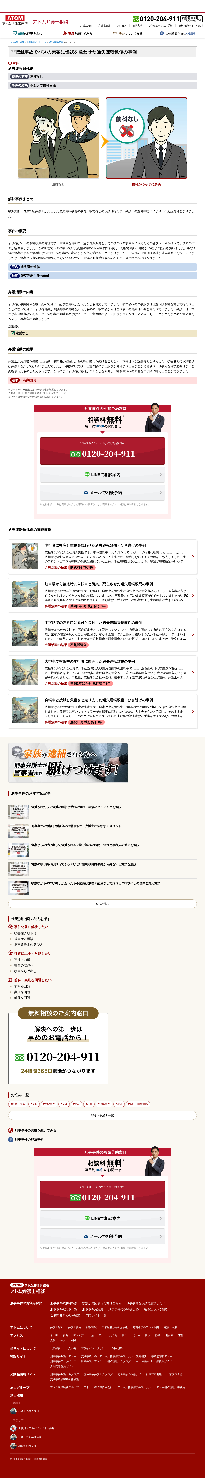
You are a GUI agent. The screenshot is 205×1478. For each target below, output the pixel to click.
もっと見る (102, 903)
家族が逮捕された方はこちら (101, 1303)
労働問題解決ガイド (62, 1366)
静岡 (157, 1335)
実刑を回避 (22, 992)
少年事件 (104, 1104)
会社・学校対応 (139, 1104)
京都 (180, 1335)
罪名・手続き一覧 (102, 1115)
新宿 (124, 1335)
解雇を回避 (22, 997)
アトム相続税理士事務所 (170, 1387)
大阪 (52, 1340)
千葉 (91, 1335)
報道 (119, 1104)
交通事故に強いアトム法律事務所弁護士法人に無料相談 (113, 1356)
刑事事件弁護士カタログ (64, 1374)
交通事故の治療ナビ (129, 1374)
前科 (77, 1104)
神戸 (63, 1340)
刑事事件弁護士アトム (63, 1356)
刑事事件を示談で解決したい (145, 1303)
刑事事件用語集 (92, 1309)
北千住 (136, 1335)
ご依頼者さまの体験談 (65, 1315)
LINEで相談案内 (105, 474)
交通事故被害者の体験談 (64, 1379)
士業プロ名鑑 (174, 1374)
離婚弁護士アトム (91, 1361)
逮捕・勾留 (22, 959)
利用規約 (117, 1348)
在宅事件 (50, 1104)
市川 (101, 1335)
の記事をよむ (30, 33)
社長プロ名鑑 (154, 1374)
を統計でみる (80, 33)
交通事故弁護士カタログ (98, 1374)
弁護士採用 (170, 1327)
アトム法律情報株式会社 (98, 1387)
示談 (64, 1104)
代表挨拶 (55, 1348)
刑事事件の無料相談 (63, 1303)
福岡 (73, 1340)
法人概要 (71, 1348)
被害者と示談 (23, 939)
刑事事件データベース (63, 1361)
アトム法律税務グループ (64, 1387)
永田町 (54, 1335)
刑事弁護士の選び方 (28, 944)
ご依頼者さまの (180, 33)
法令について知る (156, 1309)
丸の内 (113, 1335)
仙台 (65, 1335)
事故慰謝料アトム (161, 1356)
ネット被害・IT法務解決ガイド (154, 1361)
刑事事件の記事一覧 (63, 1309)
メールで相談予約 (106, 492)
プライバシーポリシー (94, 1348)
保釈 (34, 1104)
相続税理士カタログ (119, 1361)
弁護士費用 (104, 25)
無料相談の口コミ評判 (191, 25)
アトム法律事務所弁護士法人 (134, 1387)
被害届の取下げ (25, 933)
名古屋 (169, 1335)
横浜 (147, 1335)
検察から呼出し (25, 971)
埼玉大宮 (78, 1335)
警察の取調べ (23, 965)
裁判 (89, 1104)
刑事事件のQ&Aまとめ (123, 1309)
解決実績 (137, 25)
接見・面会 (18, 1104)
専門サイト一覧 (95, 1315)
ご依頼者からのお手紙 (160, 25)
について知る (131, 33)
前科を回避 (22, 986)
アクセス (121, 25)
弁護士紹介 (86, 25)
